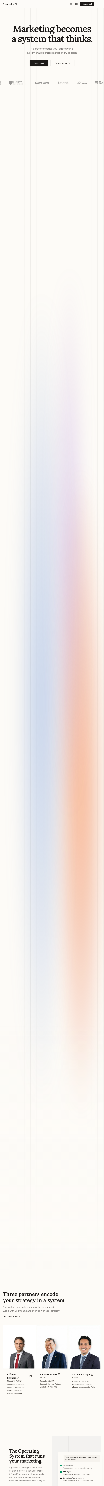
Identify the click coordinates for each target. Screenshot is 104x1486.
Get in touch (39, 63)
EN (76, 4)
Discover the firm (10, 1316)
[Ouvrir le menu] (98, 4)
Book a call (87, 4)
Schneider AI (10, 4)
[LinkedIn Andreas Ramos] (59, 1374)
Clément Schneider (13, 1376)
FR (71, 4)
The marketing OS (62, 63)
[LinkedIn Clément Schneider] (31, 1376)
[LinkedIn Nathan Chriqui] (92, 1375)
